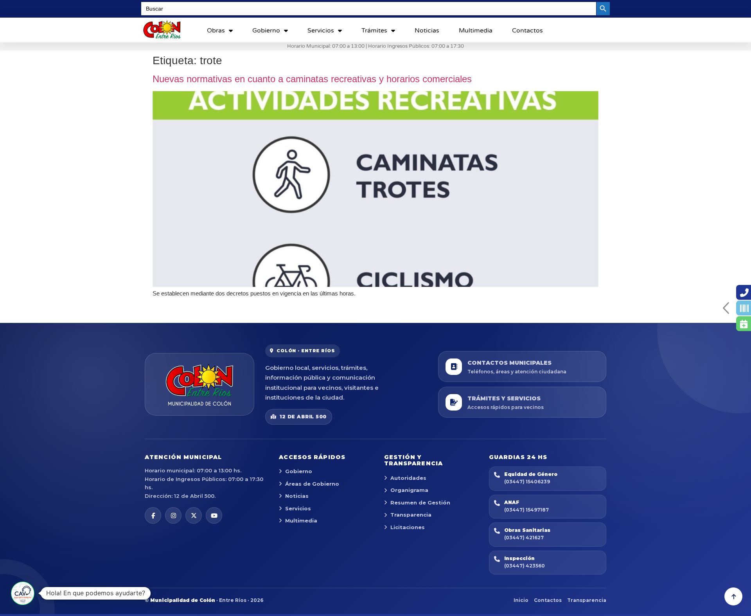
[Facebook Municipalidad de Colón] (153, 515)
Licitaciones (407, 527)
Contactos (527, 30)
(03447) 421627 (524, 537)
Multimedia (475, 30)
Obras (216, 30)
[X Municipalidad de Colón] (193, 515)
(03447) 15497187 (526, 510)
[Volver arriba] (733, 596)
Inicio (521, 600)
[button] (22, 593)
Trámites (374, 30)
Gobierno (266, 30)
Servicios (320, 30)
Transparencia (410, 515)
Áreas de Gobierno (312, 484)
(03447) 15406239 (527, 482)
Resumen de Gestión (420, 502)
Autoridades (408, 478)
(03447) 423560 (524, 566)
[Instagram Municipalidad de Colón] (173, 515)
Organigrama (409, 490)
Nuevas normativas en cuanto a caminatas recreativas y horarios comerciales (312, 79)
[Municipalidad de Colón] (199, 384)
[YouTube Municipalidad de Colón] (214, 515)
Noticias (427, 30)
